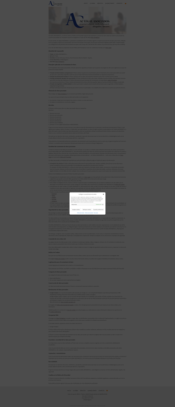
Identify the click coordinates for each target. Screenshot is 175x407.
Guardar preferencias (98, 209)
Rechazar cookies (87, 209)
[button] (103, 194)
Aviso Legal (96, 212)
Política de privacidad (89, 212)
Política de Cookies (80, 212)
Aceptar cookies (76, 209)
